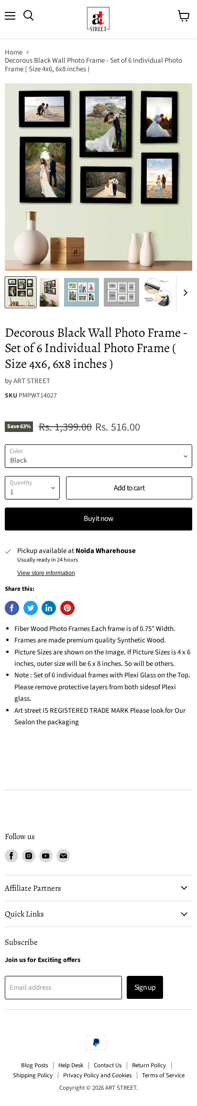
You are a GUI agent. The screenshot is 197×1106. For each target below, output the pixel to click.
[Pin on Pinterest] (67, 608)
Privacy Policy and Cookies (97, 1075)
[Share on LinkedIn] (49, 608)
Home (13, 52)
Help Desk (70, 1065)
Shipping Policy (33, 1075)
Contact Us (107, 1065)
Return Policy (149, 1065)
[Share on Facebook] (12, 608)
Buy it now (98, 518)
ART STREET (31, 381)
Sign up (144, 987)
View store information (46, 573)
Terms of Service (163, 1075)
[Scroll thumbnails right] (183, 293)
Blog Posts (34, 1065)
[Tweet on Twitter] (30, 608)
